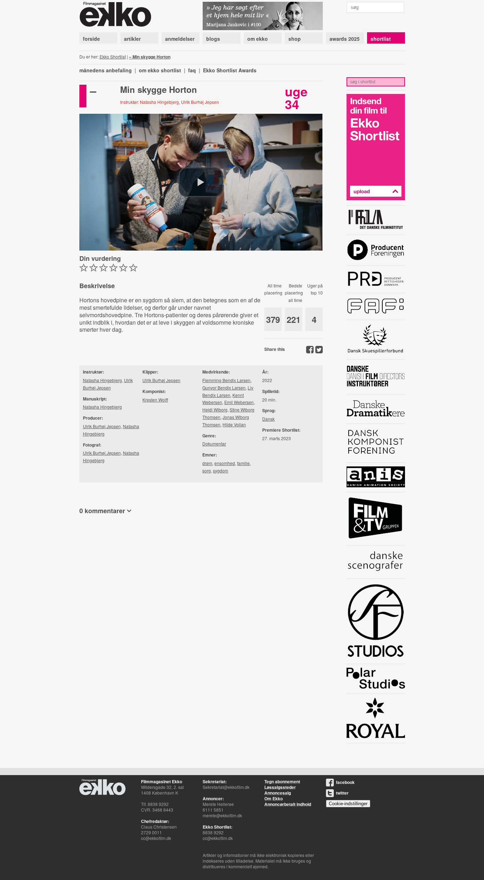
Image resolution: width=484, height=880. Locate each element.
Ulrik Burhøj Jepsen (102, 426)
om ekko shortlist (160, 70)
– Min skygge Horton (149, 57)
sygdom (220, 470)
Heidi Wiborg (214, 410)
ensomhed (224, 463)
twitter (342, 793)
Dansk (268, 419)
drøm (207, 463)
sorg (206, 470)
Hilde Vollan (234, 424)
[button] (201, 182)
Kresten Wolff (155, 400)
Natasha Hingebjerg (102, 380)
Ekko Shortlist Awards (230, 70)
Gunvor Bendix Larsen (224, 388)
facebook (345, 782)
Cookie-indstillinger (348, 803)
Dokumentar (214, 444)
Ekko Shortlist (113, 57)
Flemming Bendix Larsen (226, 380)
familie (243, 463)
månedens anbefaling (105, 70)
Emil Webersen (239, 402)
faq (192, 70)
